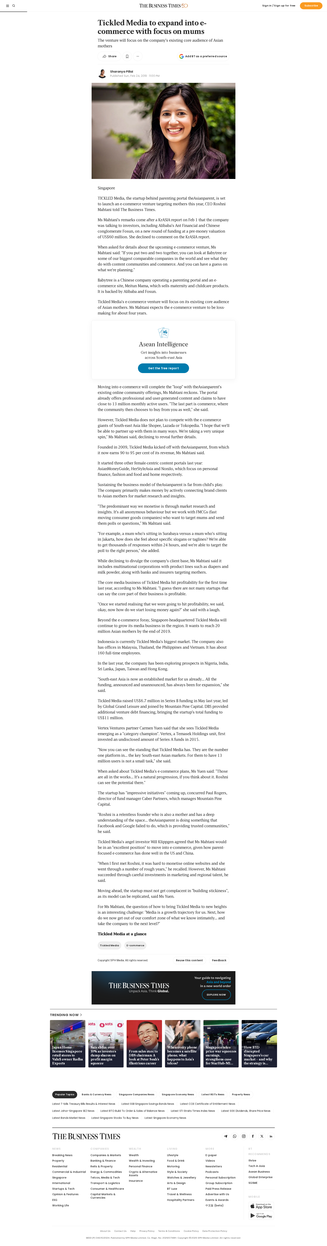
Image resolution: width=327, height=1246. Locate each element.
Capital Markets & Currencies (102, 1195)
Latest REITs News (213, 1094)
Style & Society (177, 1172)
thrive (252, 1160)
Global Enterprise (260, 1177)
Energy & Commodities (106, 1172)
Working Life (60, 1205)
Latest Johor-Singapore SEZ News (73, 1111)
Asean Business (259, 1172)
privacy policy (146, 1231)
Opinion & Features (65, 1194)
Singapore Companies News (136, 1094)
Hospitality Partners (180, 1200)
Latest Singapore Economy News (165, 1118)
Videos (210, 1161)
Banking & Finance (103, 1161)
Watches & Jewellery (181, 1177)
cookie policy (191, 1231)
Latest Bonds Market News (68, 1118)
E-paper (211, 1155)
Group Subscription (219, 1183)
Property (58, 1161)
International (61, 1183)
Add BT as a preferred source (206, 56)
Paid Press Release (218, 1189)
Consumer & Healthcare (107, 1189)
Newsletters (214, 1166)
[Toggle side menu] (8, 6)
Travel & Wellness (179, 1194)
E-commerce (135, 945)
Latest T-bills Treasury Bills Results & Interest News (83, 1104)
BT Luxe (172, 1189)
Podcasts (212, 1172)
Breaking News (62, 1155)
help (133, 1231)
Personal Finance (140, 1166)
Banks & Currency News (96, 1094)
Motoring (173, 1166)
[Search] (14, 6)
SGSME (252, 1183)
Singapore (59, 1177)
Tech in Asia (256, 1166)
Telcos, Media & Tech (105, 1177)
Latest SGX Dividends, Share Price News (245, 1111)
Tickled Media (109, 945)
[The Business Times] (160, 6)
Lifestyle (172, 1155)
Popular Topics (64, 1094)
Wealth (134, 1155)
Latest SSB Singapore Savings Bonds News (147, 1104)
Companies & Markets (105, 1155)
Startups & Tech (63, 1189)
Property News (241, 1094)
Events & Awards (217, 1200)
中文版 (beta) (214, 1205)
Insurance (136, 1181)
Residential (59, 1166)
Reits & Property (101, 1166)
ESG (54, 1200)
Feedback (219, 960)
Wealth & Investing (142, 1161)
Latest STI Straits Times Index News (193, 1111)
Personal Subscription (221, 1177)
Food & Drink (176, 1161)
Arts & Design (176, 1183)
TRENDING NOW (64, 1014)
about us (105, 1231)
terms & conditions (169, 1231)
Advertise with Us (217, 1194)
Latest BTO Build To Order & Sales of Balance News (132, 1111)
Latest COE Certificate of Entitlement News (207, 1104)
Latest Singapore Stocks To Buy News (114, 1118)
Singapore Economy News (178, 1094)
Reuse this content (189, 960)
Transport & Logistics (105, 1183)
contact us (120, 1231)
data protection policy (214, 1231)
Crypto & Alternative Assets (143, 1173)
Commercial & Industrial (69, 1172)
